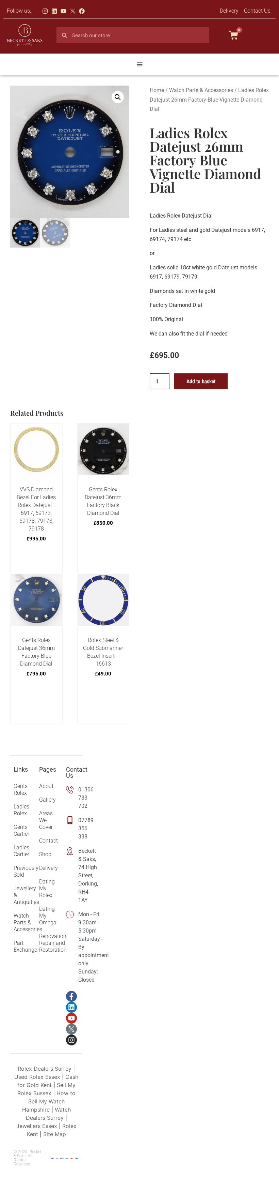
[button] (139, 64)
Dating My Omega (47, 916)
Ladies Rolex (21, 810)
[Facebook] (82, 11)
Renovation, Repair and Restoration (49, 943)
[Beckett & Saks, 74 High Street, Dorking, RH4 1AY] (72, 875)
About (46, 786)
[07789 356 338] (72, 828)
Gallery (47, 800)
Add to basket (200, 381)
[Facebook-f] (71, 996)
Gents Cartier (21, 830)
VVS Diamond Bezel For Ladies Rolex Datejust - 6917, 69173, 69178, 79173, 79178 (36, 509)
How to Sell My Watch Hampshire (49, 1101)
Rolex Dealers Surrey (44, 1068)
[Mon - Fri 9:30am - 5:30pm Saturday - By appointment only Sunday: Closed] (72, 947)
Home (157, 90)
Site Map (54, 1134)
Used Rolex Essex (37, 1076)
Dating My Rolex (47, 888)
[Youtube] (63, 11)
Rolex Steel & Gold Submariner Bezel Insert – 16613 (103, 652)
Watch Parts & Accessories (201, 90)
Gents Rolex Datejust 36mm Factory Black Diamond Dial (103, 501)
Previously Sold (23, 871)
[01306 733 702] (72, 798)
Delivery (48, 868)
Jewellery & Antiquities (23, 895)
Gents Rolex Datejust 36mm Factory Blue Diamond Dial (36, 652)
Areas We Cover (46, 820)
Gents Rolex (21, 789)
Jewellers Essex (36, 1125)
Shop (45, 854)
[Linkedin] (54, 11)
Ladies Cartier (21, 851)
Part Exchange (23, 946)
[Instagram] (45, 11)
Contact (48, 840)
